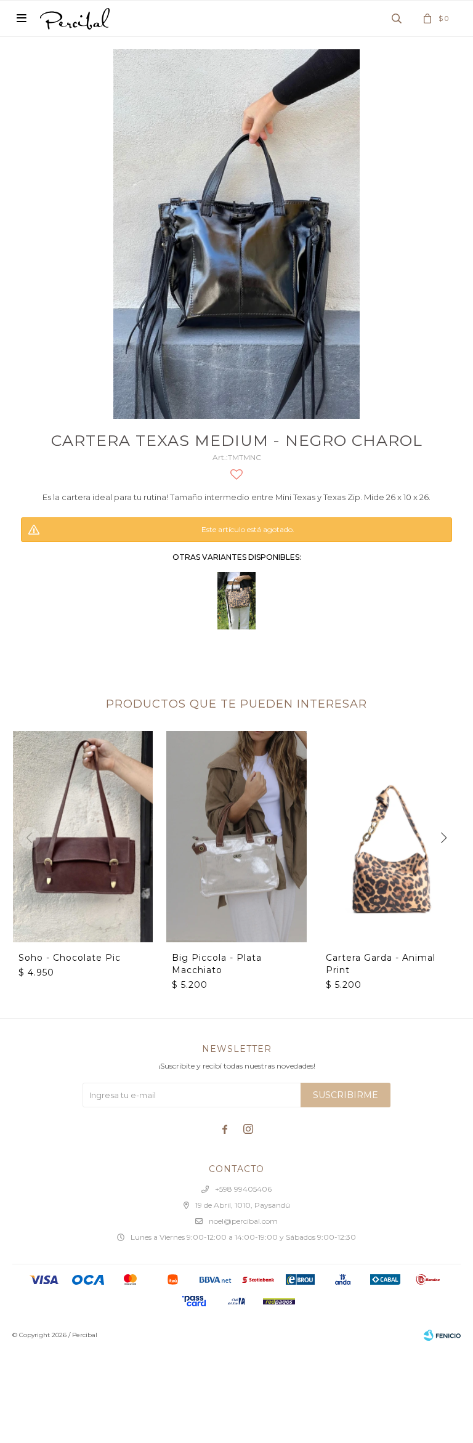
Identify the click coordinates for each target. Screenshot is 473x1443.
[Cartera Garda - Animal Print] (390, 836)
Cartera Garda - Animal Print (380, 964)
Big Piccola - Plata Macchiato (217, 964)
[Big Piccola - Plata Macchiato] (236, 836)
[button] (444, 838)
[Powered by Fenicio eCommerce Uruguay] (442, 1335)
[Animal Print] (236, 601)
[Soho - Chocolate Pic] (82, 836)
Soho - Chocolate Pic (69, 957)
